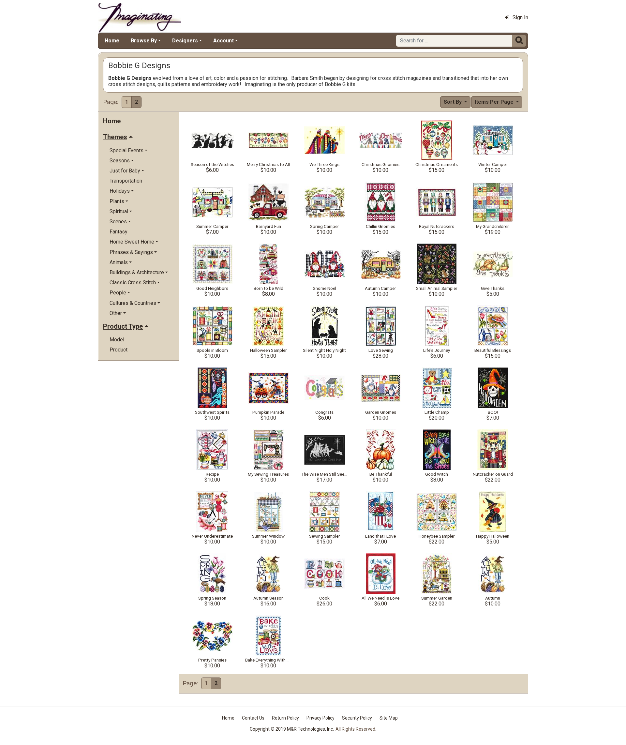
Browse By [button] (144, 40)
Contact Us (253, 718)
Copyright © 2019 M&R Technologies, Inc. (292, 729)
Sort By (453, 102)
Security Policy (357, 718)
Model (117, 339)
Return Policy (285, 718)
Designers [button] (185, 40)
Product (118, 350)
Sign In (520, 17)
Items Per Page (495, 102)
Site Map (389, 718)
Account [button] (223, 40)
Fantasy (118, 232)
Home (112, 40)
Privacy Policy (320, 718)
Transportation (126, 181)
